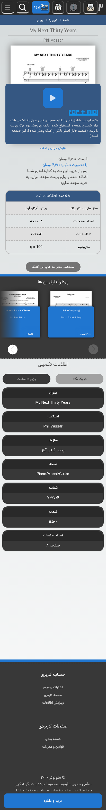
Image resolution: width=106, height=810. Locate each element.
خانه (66, 20)
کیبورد (53, 20)
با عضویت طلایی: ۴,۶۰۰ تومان (64, 165)
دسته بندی (53, 739)
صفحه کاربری (53, 695)
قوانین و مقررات (53, 746)
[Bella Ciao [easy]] (76, 300)
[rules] (73, 7)
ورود (37, 7)
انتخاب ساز (7, 8)
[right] (93, 349)
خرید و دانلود (53, 801)
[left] (13, 349)
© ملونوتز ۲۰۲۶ (53, 778)
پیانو (40, 20)
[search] (23, 7)
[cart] (58, 7)
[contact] (90, 7)
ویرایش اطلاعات (53, 703)
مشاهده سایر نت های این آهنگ (53, 267)
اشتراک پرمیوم (53, 687)
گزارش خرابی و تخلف (53, 148)
